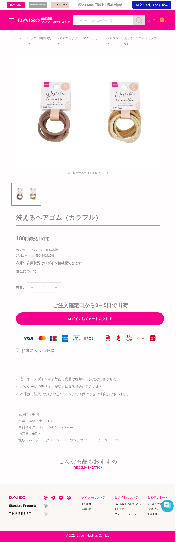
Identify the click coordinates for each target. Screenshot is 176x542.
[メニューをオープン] (11, 20)
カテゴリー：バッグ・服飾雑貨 (37, 250)
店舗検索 (86, 509)
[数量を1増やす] (56, 287)
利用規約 (119, 509)
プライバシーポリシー (127, 513)
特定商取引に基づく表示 (128, 504)
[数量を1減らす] (32, 287)
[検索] (139, 20)
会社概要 (86, 504)
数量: (20, 287)
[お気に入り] (154, 20)
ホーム (18, 38)
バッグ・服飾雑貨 (39, 38)
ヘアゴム (112, 38)
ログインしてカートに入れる (90, 319)
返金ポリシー (155, 513)
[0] (159, 20)
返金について (26, 271)
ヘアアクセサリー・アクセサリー (78, 38)
